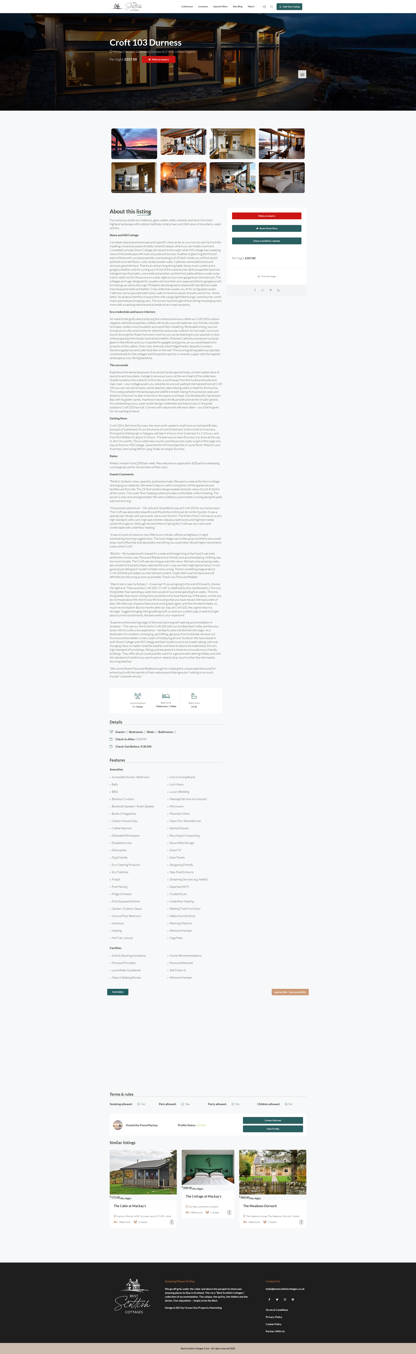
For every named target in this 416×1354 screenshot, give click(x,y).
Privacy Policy (274, 1316)
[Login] (264, 6)
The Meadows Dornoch (260, 1206)
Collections (187, 6)
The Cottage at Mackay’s (203, 1196)
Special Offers (220, 6)
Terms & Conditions (277, 1309)
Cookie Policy (274, 1324)
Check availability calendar (266, 240)
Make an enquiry (160, 59)
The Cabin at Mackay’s (130, 1206)
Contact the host (273, 1120)
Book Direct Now (268, 228)
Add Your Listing (291, 6)
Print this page (268, 276)
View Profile (273, 1128)
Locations (203, 6)
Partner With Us (275, 1331)
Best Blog (237, 6)
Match (251, 6)
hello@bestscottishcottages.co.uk (285, 1288)
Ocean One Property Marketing (203, 1307)
